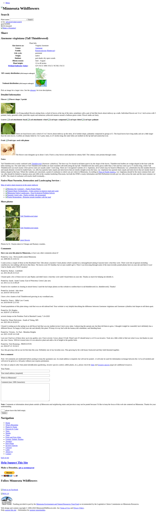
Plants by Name (11, 427)
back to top (5, 458)
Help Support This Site (14, 462)
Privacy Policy (78, 508)
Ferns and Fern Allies (13, 437)
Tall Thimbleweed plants (29, 228)
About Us (9, 452)
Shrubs (8, 433)
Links (8, 450)
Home (8, 423)
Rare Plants (10, 443)
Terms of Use (65, 508)
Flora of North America (107, 172)
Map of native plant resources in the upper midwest (19, 185)
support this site (10, 510)
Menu (8, 3)
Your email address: (8, 373)
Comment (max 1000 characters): (13, 382)
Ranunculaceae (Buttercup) (45, 51)
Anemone (38, 48)
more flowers (25, 240)
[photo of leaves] (8, 134)
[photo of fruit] (8, 155)
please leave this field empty (15, 410)
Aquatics (9, 441)
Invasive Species (12, 446)
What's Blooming (12, 425)
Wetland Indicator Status (18, 66)
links (92, 365)
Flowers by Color (12, 429)
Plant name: (5, 20)
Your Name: (5, 369)
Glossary (9, 448)
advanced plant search (14, 22)
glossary (33, 90)
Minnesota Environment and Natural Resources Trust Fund (57, 504)
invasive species (104, 365)
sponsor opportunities (37, 510)
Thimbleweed (36, 164)
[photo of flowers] (8, 113)
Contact (8, 454)
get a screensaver (26, 467)
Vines (8, 435)
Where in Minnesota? (8, 378)
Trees (7, 431)
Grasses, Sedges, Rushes (14, 439)
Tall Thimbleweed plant (29, 216)
